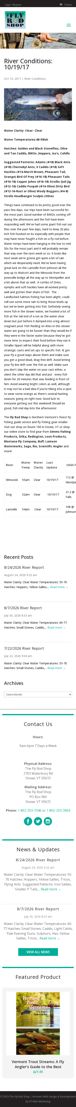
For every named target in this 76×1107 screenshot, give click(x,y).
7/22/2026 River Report (24, 648)
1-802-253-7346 (29, 810)
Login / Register (13, 4)
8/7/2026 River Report (23, 607)
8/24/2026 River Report (24, 567)
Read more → (59, 587)
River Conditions (35, 79)
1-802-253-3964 (58, 810)
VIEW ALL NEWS (38, 952)
